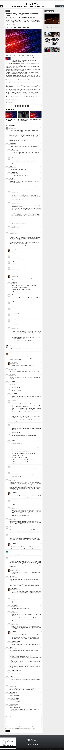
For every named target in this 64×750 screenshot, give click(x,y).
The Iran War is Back (48, 24)
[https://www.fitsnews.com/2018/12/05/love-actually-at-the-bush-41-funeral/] (23, 114)
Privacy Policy (60, 749)
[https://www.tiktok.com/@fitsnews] (37, 744)
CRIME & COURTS (19, 6)
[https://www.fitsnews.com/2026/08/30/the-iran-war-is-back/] (52, 19)
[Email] (36, 744)
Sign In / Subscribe (60, 6)
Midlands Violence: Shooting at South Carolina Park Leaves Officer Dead (48, 40)
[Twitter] (29, 744)
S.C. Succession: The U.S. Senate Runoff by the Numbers (47, 54)
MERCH (38, 6)
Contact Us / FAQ (48, 749)
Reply (41, 127)
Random (7, 11)
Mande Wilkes (15, 57)
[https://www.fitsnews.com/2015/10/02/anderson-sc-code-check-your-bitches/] (11, 114)
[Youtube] (33, 744)
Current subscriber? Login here (8, 746)
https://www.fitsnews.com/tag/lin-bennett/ (19, 287)
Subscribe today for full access (8, 745)
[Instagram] (31, 744)
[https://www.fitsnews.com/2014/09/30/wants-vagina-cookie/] (36, 114)
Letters (7, 24)
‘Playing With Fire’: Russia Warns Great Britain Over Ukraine (56, 54)
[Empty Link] (58, 11)
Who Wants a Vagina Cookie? (35, 119)
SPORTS (31, 6)
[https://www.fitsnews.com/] (32, 3)
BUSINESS (14, 6)
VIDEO (35, 6)
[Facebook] (27, 744)
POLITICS (25, 6)
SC (28, 6)
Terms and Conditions (55, 749)
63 (16, 24)
